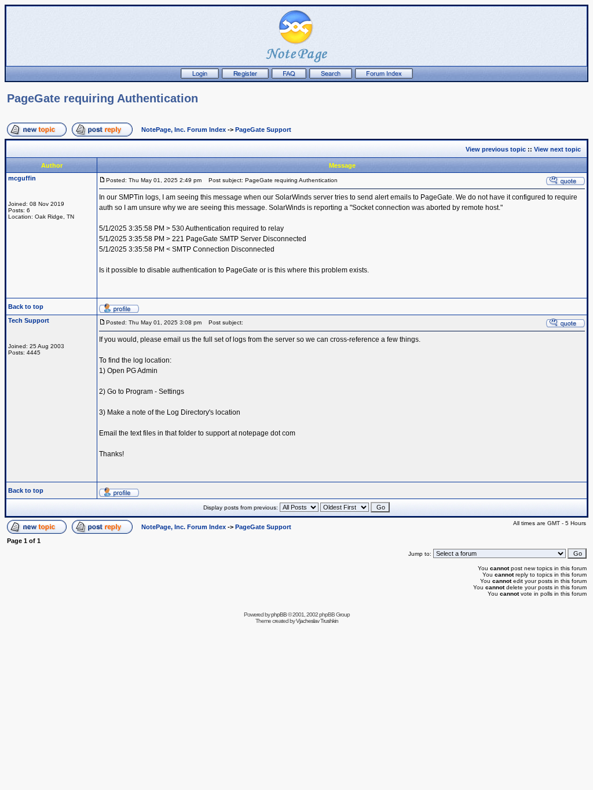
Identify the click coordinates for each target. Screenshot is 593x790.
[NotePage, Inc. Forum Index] (383, 76)
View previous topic (496, 149)
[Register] (245, 76)
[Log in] (199, 76)
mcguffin (22, 178)
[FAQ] (289, 76)
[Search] (331, 76)
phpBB (279, 614)
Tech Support (28, 320)
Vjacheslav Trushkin (317, 621)
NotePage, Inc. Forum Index (183, 129)
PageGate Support (263, 129)
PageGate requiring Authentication (102, 98)
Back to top (25, 306)
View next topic (557, 149)
